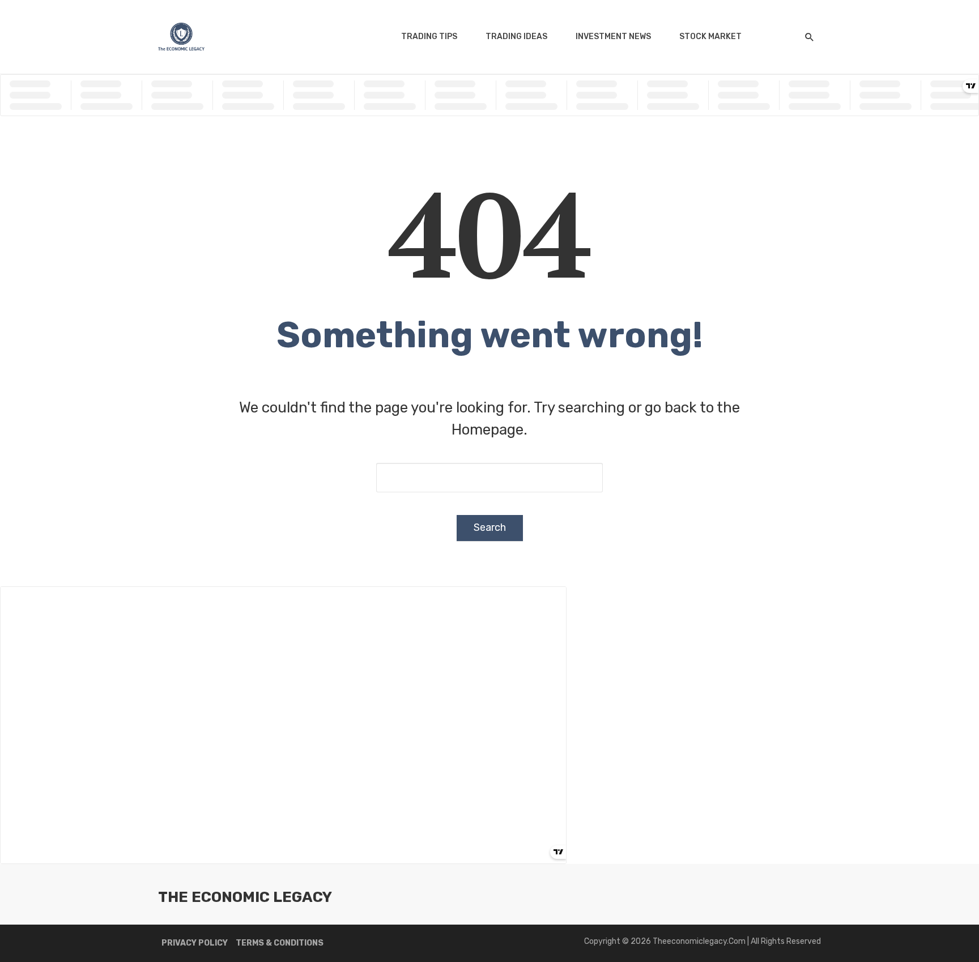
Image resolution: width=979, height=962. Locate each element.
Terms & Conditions (280, 943)
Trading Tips (429, 36)
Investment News (613, 36)
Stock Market (710, 36)
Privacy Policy (194, 943)
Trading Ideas (516, 36)
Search (490, 527)
